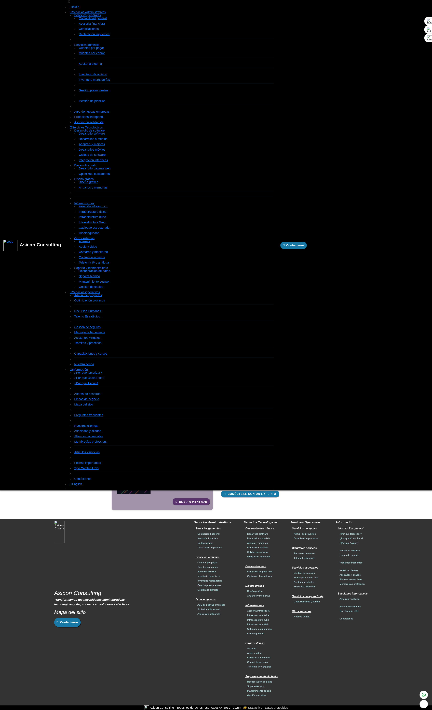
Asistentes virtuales (87, 337)
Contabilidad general (93, 18)
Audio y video (88, 246)
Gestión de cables (91, 286)
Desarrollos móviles (92, 149)
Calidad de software (92, 154)
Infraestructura (84, 203)
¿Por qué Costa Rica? (89, 378)
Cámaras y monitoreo (93, 252)
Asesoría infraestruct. (93, 206)
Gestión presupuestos (93, 90)
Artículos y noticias (87, 452)
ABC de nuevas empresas (92, 111)
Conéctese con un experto (252, 493)
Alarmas (84, 241)
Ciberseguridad (89, 233)
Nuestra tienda (84, 364)
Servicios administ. (87, 45)
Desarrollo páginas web (95, 168)
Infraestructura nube (92, 217)
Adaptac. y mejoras (92, 144)
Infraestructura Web (92, 222)
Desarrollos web (85, 165)
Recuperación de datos (94, 271)
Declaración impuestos (94, 34)
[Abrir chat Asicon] (424, 704)
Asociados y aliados (87, 431)
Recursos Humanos (87, 311)
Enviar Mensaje (193, 501)
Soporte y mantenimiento (91, 268)
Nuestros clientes (86, 425)
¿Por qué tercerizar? (88, 372)
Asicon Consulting (40, 245)
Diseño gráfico (84, 179)
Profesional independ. (89, 117)
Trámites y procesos (87, 343)
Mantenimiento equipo (94, 281)
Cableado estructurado (94, 227)
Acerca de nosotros (87, 394)
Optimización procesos (89, 300)
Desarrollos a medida (93, 139)
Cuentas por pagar (91, 48)
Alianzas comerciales (88, 436)
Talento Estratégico (87, 316)
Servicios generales (87, 15)
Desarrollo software (92, 133)
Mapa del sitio (83, 404)
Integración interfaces (93, 160)
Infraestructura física (92, 211)
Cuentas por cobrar (92, 53)
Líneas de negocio (86, 399)
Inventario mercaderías (94, 79)
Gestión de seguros (87, 327)
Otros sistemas (84, 238)
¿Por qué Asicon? (86, 383)
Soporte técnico (89, 276)
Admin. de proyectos (88, 295)
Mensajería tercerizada (89, 332)
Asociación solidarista (88, 122)
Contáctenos (82, 479)
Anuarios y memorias (93, 187)
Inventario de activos (93, 74)
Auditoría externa (90, 63)
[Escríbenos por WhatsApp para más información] (424, 695)
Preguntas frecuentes (88, 415)
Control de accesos (92, 257)
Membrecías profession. (90, 441)
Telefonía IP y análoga (94, 262)
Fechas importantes (87, 463)
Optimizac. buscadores (94, 174)
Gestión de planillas (92, 101)
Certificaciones (89, 29)
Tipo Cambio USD (86, 468)
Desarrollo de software (89, 130)
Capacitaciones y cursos (90, 353)
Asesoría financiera (92, 23)
